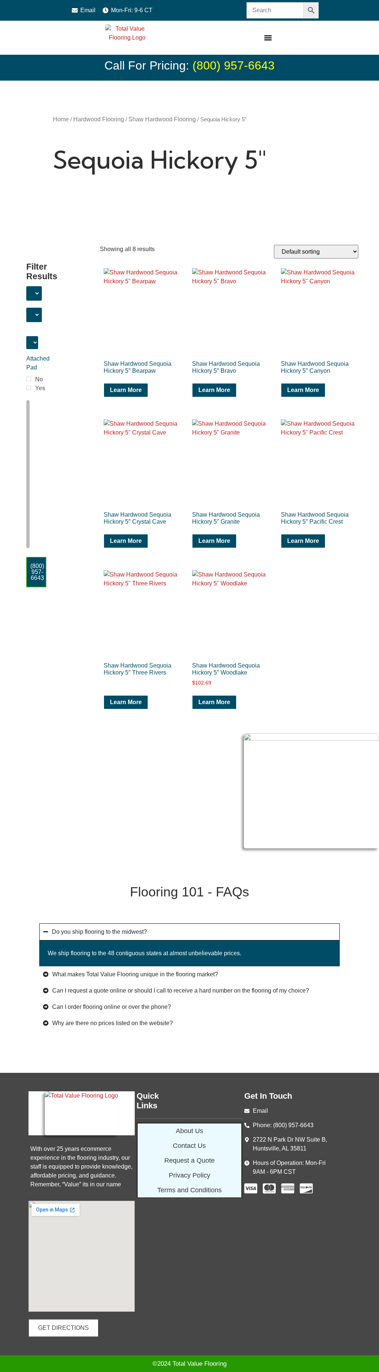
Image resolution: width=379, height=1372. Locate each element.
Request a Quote (189, 1160)
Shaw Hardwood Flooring (162, 119)
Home (61, 119)
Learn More (126, 390)
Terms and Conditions (189, 1190)
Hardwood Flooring (98, 119)
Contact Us (189, 1145)
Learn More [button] (214, 702)
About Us (189, 1131)
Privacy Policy (189, 1175)
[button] (268, 38)
